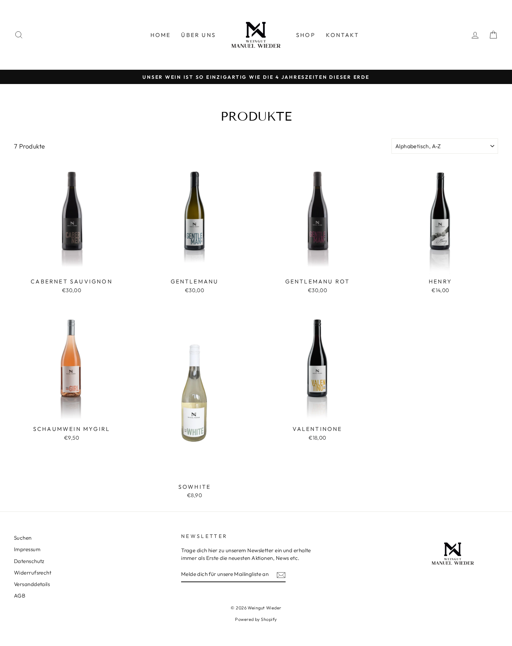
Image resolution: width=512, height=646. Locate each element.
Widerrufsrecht (32, 572)
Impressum (27, 549)
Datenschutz (29, 561)
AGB (19, 595)
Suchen (23, 537)
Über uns (198, 34)
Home (160, 34)
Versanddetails (32, 584)
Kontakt (342, 34)
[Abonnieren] (281, 574)
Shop (306, 34)
